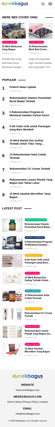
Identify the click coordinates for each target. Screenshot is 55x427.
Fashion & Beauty (34, 255)
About (18, 402)
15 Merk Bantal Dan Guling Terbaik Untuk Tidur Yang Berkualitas (26, 144)
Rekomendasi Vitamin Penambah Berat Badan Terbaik (38, 227)
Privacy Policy (30, 402)
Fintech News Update (23, 87)
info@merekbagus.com (28, 414)
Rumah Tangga (9, 42)
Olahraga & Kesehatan (36, 220)
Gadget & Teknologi (35, 237)
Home (10, 402)
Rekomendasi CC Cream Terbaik (30, 168)
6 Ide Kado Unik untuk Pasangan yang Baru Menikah (37, 262)
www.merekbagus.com (27, 390)
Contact (44, 402)
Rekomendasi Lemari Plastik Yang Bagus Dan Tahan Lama (38, 334)
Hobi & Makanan (33, 291)
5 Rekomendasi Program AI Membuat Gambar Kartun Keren (38, 245)
